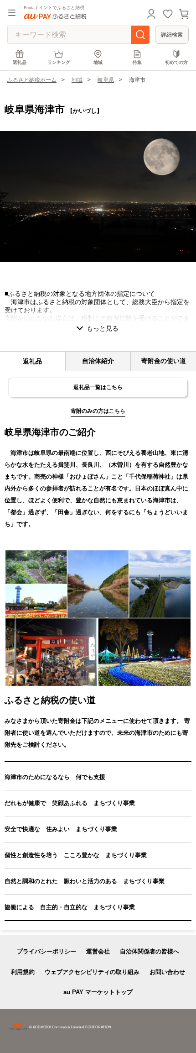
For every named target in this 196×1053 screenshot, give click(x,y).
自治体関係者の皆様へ (149, 951)
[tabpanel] (98, 196)
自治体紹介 (98, 360)
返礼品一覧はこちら (98, 387)
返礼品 (19, 62)
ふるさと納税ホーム (32, 80)
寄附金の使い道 (163, 360)
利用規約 (23, 972)
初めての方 (176, 62)
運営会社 (98, 951)
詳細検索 (172, 35)
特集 (137, 62)
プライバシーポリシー (46, 951)
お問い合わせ (167, 972)
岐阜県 (106, 80)
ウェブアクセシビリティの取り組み (92, 972)
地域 (98, 62)
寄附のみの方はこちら (98, 411)
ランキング (58, 62)
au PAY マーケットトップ (98, 992)
